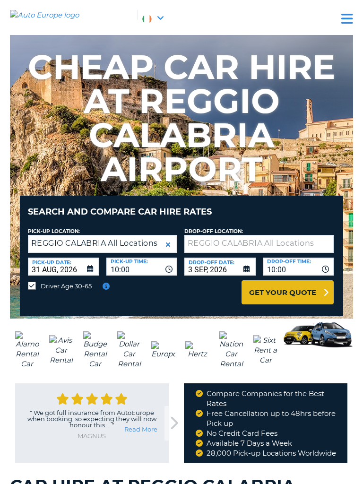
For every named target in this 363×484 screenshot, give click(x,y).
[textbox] (259, 244)
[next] (173, 423)
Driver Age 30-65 (66, 286)
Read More (140, 429)
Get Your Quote (282, 292)
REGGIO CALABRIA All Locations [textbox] (94, 243)
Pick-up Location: (54, 231)
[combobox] (142, 267)
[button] (168, 245)
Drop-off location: (213, 231)
